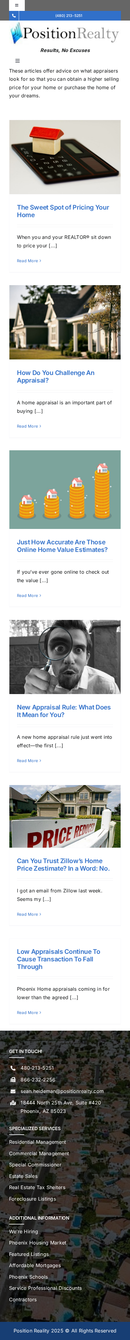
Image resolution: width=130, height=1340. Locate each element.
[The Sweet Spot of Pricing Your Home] (65, 157)
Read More (27, 260)
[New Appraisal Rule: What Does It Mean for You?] (65, 657)
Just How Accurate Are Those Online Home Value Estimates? (62, 545)
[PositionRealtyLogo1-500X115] (65, 23)
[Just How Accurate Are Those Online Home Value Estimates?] (65, 489)
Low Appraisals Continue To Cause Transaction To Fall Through (58, 959)
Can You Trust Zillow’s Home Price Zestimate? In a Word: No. (63, 864)
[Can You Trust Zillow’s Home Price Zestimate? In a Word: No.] (65, 816)
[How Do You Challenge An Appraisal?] (65, 322)
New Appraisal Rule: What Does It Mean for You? (64, 711)
